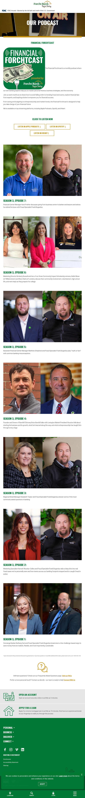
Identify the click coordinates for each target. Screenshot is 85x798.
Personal (8, 727)
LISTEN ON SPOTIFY (57, 126)
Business (7, 732)
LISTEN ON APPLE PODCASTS (28, 126)
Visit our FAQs (67, 676)
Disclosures (7, 759)
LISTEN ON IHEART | (41, 133)
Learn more (63, 776)
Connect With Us (69, 680)
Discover (7, 736)
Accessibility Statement (10, 762)
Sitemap (5, 765)
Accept (42, 784)
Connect (7, 741)
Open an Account (28, 694)
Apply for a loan (27, 708)
